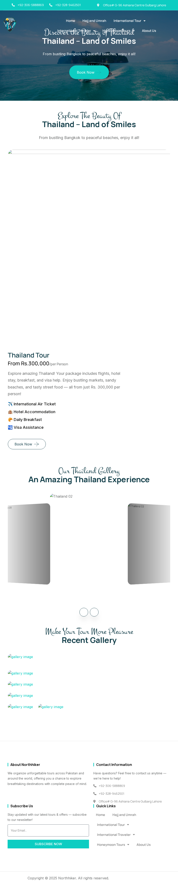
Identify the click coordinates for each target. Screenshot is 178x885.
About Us (149, 30)
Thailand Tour (28, 355)
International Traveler (74, 30)
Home (70, 20)
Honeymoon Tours (116, 30)
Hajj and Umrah (94, 20)
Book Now (85, 72)
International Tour (127, 20)
